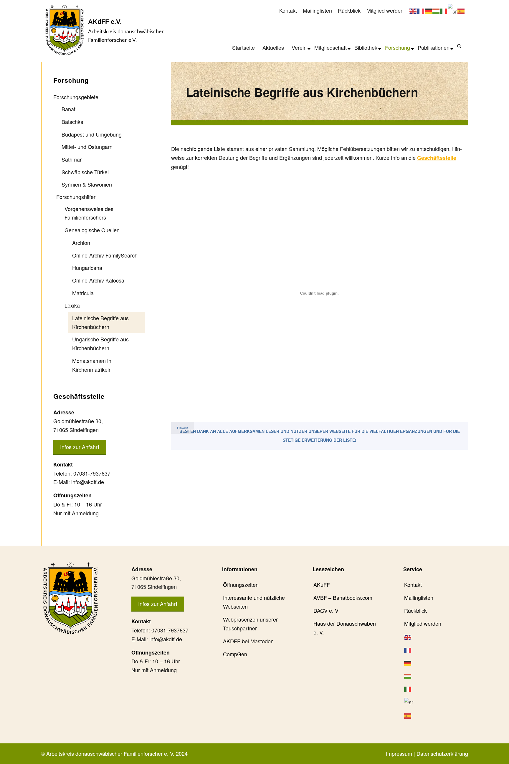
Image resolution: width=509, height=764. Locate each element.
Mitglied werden (385, 10)
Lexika (72, 305)
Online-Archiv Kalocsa (98, 280)
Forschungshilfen (76, 196)
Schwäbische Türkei (85, 172)
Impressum (399, 753)
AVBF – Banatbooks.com (342, 597)
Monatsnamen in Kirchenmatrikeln (92, 365)
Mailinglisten (317, 10)
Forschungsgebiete (75, 97)
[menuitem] (288, 11)
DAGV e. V (325, 610)
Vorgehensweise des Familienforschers (89, 213)
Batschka (72, 121)
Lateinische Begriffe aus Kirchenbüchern (100, 322)
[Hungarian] (436, 10)
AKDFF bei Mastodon (248, 641)
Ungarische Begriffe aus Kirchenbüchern (100, 343)
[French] (421, 10)
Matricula (83, 293)
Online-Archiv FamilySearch (105, 255)
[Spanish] (461, 10)
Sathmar (72, 159)
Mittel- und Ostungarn (87, 146)
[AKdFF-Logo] (64, 30)
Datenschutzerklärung (442, 753)
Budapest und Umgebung (92, 134)
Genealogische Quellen (92, 230)
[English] (413, 10)
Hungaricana (87, 267)
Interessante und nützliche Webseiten (254, 602)
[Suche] (459, 46)
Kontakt (288, 10)
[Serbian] (452, 10)
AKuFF (321, 584)
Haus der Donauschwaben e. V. (344, 627)
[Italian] (444, 10)
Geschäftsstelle (436, 158)
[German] (428, 10)
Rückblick (349, 10)
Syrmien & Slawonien (87, 184)
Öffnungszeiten (241, 584)
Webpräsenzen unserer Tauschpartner (250, 623)
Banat (68, 109)
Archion (81, 242)
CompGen (235, 654)
